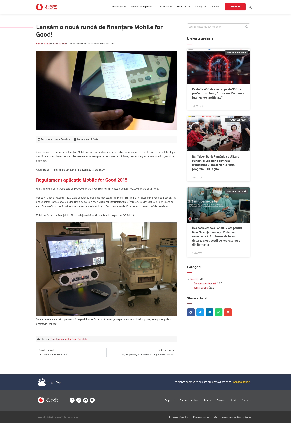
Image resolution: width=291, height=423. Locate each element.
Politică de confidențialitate (205, 417)
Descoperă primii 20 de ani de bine (236, 417)
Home (39, 43)
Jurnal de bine (59, 43)
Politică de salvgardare (178, 417)
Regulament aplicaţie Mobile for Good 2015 (81, 180)
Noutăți (198, 6)
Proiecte (164, 6)
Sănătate (82, 339)
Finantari (55, 339)
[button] (250, 7)
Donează (235, 6)
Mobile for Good (69, 339)
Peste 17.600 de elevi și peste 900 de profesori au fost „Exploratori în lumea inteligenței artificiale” (218, 93)
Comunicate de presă (205, 283)
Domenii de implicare (141, 6)
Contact (215, 6)
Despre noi (117, 6)
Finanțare (181, 6)
